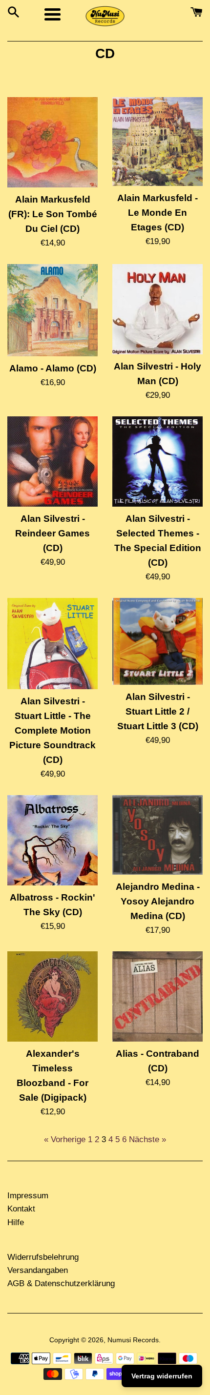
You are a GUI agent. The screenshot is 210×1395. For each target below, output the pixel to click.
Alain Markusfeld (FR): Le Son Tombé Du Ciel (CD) (52, 214)
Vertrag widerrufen (161, 1376)
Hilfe (15, 1222)
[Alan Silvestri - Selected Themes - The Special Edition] (157, 461)
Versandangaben (37, 1270)
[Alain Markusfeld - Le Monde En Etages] (157, 141)
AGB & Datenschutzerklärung (61, 1283)
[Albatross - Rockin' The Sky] (52, 840)
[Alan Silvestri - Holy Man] (157, 309)
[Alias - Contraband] (157, 996)
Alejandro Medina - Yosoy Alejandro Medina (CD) (158, 901)
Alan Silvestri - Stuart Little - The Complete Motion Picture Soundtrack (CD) (52, 730)
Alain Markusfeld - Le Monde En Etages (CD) (157, 212)
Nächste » (147, 1139)
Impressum (27, 1195)
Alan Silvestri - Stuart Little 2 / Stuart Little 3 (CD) (157, 711)
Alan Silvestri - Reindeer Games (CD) (52, 533)
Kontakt (21, 1208)
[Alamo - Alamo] (52, 310)
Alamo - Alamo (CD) (52, 368)
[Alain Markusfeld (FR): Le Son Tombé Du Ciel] (52, 142)
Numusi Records (133, 1340)
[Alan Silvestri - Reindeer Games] (52, 461)
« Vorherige (64, 1139)
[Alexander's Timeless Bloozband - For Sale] (52, 996)
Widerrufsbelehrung (43, 1257)
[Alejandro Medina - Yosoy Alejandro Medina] (157, 835)
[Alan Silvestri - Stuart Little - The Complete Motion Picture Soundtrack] (52, 644)
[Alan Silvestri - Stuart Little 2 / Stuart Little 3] (157, 641)
